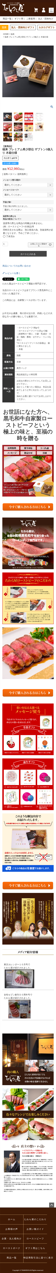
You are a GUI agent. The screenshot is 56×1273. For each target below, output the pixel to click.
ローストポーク (11, 1248)
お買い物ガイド (35, 1229)
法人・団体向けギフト (23, 27)
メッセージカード (11, 190)
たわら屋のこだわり (35, 1219)
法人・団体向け (45, 19)
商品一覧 (7, 19)
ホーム (11, 1219)
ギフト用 (18, 19)
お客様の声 (11, 1229)
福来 (12, 34)
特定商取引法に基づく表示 (35, 1258)
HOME (6, 34)
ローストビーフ (35, 1238)
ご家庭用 (30, 19)
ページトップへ (51, 1205)
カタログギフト (47, 27)
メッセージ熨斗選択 (12, 180)
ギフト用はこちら (35, 1248)
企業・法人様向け (12, 1238)
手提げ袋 (7, 202)
